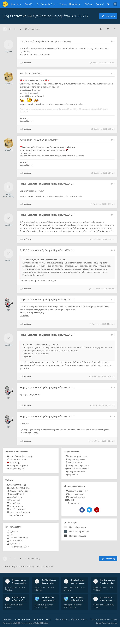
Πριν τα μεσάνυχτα (77, 536)
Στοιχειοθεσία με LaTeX (78, 465)
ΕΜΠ (11, 534)
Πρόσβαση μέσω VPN (77, 456)
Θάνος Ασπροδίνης (8, 195)
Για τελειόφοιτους (17, 509)
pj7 (8, 309)
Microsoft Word (75, 462)
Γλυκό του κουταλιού (18, 459)
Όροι (48, 619)
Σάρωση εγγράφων (76, 459)
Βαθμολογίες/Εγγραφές (19, 491)
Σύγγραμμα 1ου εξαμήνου (83, 597)
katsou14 (8, 83)
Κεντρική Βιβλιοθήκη (18, 537)
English (71, 500)
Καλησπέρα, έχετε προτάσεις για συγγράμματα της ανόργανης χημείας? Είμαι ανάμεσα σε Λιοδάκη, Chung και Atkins (78, 600)
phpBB (16, 623)
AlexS (95, 587)
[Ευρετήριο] (5, 4)
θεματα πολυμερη (49, 583)
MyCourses (14, 543)
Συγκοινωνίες (15, 500)
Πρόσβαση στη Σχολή (19, 465)
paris (7, 587)
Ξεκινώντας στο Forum (78, 491)
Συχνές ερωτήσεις (76, 494)
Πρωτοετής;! (14, 462)
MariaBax (8, 225)
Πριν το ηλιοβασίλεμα (79, 531)
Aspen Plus (73, 474)
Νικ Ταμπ (38, 605)
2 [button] (9, 29)
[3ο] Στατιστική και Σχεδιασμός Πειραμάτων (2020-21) (45, 16)
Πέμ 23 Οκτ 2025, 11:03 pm (44, 606)
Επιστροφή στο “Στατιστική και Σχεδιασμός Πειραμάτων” (29, 566)
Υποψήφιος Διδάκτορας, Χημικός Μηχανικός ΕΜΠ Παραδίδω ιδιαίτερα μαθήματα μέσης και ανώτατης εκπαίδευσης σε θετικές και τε (107, 583)
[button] (20, 29)
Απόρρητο (38, 619)
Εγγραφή (100, 4)
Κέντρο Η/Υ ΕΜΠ (16, 494)
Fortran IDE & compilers (78, 468)
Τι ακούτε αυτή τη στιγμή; (20, 456)
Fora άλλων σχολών (18, 546)
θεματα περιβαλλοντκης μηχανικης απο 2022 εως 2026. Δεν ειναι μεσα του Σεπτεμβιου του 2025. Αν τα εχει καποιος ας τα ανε (19, 583)
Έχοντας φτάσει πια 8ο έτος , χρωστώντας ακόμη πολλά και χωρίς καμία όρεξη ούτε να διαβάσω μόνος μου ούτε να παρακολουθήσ (78, 583)
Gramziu (113, 623)
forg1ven (8, 51)
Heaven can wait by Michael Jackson (49, 600)
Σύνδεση (88, 4)
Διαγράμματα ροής (76, 471)
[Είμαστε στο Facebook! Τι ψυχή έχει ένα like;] (82, 510)
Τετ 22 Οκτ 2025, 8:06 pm (73, 606)
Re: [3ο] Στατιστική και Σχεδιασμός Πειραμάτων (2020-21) (47, 183)
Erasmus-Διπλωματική (19, 512)
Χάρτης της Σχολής (17, 484)
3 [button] (15, 29)
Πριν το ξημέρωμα (77, 527)
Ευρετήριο (7, 619)
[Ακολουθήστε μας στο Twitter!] (89, 510)
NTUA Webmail (16, 540)
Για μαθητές (14, 503)
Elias (66, 587)
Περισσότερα (15, 515)
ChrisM (96, 605)
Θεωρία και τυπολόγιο (30, 73)
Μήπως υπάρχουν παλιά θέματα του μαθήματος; (19, 600)
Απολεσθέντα (15, 497)
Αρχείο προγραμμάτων (19, 487)
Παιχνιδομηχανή (16, 468)
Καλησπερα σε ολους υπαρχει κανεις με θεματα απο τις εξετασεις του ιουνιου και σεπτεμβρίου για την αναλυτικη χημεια (107, 600)
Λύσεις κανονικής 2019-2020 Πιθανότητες (39, 139)
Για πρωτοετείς (16, 506)
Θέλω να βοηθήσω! (76, 497)
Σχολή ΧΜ (13, 531)
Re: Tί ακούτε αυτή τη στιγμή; (55, 597)
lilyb (7, 605)
